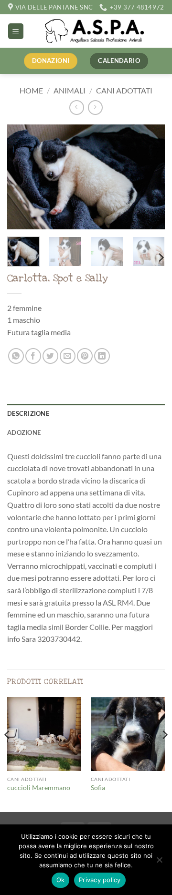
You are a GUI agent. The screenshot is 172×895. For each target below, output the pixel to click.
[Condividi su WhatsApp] (16, 356)
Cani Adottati (124, 90)
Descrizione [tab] (28, 413)
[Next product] (76, 107)
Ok (60, 880)
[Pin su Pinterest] (85, 356)
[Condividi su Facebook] (33, 356)
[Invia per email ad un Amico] (67, 356)
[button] (15, 31)
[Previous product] (95, 107)
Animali (70, 90)
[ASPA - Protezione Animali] (94, 31)
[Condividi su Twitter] (50, 356)
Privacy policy (100, 880)
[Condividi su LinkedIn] (102, 356)
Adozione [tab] (24, 432)
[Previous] (22, 176)
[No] (159, 862)
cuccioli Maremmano (38, 788)
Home (31, 90)
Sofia (98, 788)
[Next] (149, 176)
